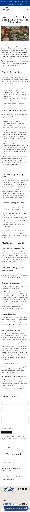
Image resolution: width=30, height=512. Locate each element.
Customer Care (8, 496)
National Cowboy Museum (20, 365)
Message (3, 415)
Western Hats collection (11, 380)
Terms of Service (21, 438)
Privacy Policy (10, 438)
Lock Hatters (8, 368)
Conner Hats (8, 357)
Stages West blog (12, 372)
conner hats (11, 14)
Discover (5, 500)
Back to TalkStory (16, 447)
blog (19, 378)
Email (2, 407)
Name (3, 400)
